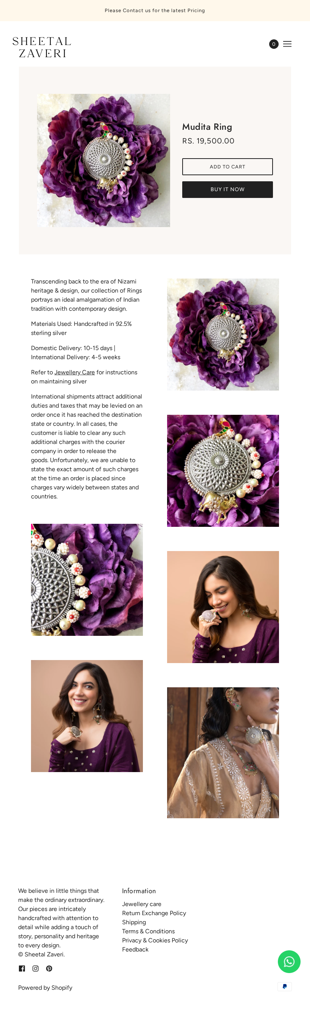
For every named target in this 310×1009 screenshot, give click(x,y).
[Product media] (87, 580)
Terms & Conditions (148, 931)
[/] (40, 48)
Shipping (134, 922)
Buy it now (228, 189)
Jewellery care (141, 904)
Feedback (135, 949)
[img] (22, 968)
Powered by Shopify (45, 987)
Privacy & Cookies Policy (155, 940)
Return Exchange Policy (154, 913)
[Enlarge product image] (103, 160)
